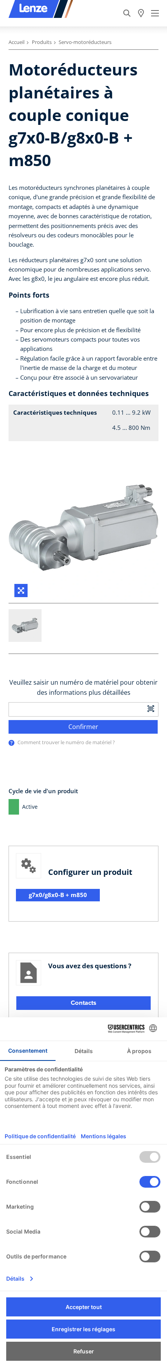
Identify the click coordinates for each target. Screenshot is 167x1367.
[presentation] (11, 743)
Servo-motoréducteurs (85, 42)
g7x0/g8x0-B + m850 (58, 895)
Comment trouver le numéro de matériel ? (66, 742)
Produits (42, 42)
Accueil (16, 42)
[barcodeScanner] (151, 708)
